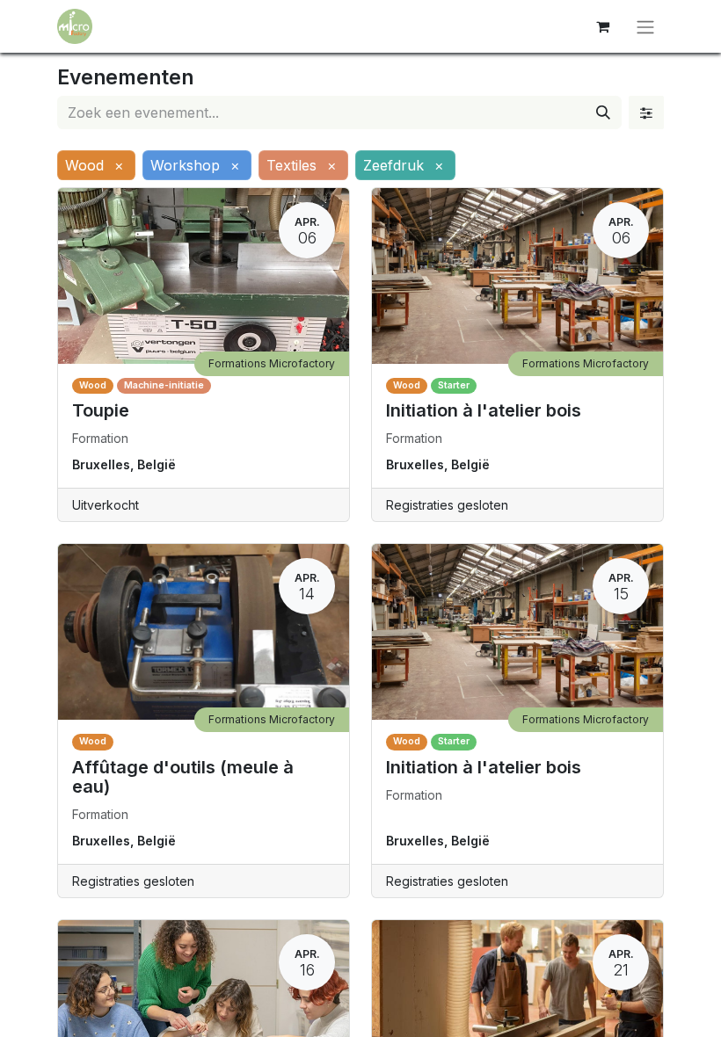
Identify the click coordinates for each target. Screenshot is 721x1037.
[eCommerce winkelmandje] (602, 26)
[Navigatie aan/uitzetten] (645, 26)
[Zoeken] (603, 112)
